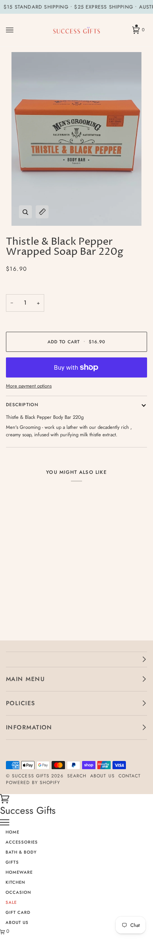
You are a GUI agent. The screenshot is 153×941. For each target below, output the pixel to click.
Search (77, 776)
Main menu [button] (25, 679)
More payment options (29, 385)
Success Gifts (30, 776)
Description (22, 404)
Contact (129, 776)
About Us (102, 776)
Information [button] (29, 727)
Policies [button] (20, 703)
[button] (76, 659)
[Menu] (4, 822)
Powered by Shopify (33, 782)
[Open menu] (17, 30)
